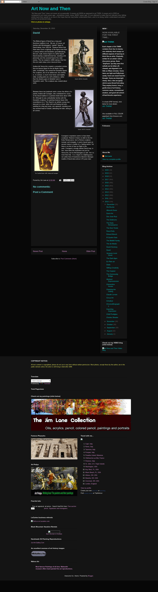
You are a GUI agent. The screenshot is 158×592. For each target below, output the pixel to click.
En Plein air (110, 261)
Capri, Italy (89, 444)
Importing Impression (111, 310)
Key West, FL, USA (92, 469)
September (111, 328)
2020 (107, 170)
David (108, 250)
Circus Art (109, 298)
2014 (107, 189)
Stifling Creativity (112, 268)
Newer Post (38, 251)
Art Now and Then (50, 8)
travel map (95, 490)
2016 (107, 183)
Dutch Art (109, 213)
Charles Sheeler (112, 317)
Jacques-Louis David (111, 254)
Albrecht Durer (111, 210)
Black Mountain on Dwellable (54, 534)
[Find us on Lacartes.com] (40, 521)
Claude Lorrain (111, 294)
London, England (91, 484)
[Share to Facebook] (71, 180)
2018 (107, 176)
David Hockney (111, 247)
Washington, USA (91, 466)
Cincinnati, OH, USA (92, 481)
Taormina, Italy (90, 449)
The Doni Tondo (112, 228)
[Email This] (64, 180)
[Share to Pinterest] (73, 180)
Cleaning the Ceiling (111, 290)
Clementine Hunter (110, 285)
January (110, 334)
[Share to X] (69, 180)
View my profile (86, 488)
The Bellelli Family (113, 240)
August (109, 331)
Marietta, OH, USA (91, 478)
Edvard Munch (111, 234)
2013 (107, 192)
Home (64, 251)
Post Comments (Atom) (69, 259)
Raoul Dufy (110, 231)
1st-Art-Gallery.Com (37, 543)
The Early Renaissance (112, 224)
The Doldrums (111, 220)
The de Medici (111, 244)
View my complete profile (111, 159)
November (111, 321)
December (111, 204)
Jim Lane (108, 156)
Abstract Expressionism (112, 280)
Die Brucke (110, 207)
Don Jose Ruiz (111, 216)
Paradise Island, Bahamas (94, 455)
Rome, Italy (89, 446)
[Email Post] (60, 180)
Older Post (90, 251)
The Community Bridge (112, 275)
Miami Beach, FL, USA (93, 472)
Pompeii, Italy (90, 452)
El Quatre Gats (111, 237)
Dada (108, 265)
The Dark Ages (111, 258)
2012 (107, 195)
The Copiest (110, 271)
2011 (107, 198)
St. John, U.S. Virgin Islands (95, 464)
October (110, 324)
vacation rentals (88, 493)
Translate (47, 383)
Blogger (90, 576)
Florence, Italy (90, 461)
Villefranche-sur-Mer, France (94, 458)
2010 (107, 202)
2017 (107, 179)
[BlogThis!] (66, 180)
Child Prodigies (111, 314)
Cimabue (109, 301)
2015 (107, 186)
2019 (107, 173)
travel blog (102, 490)
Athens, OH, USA (91, 475)
